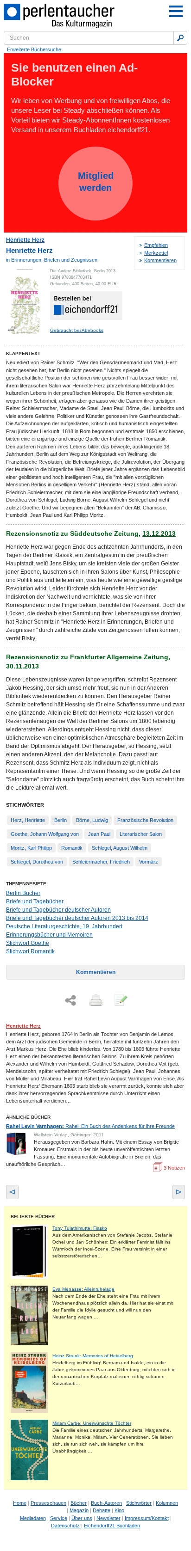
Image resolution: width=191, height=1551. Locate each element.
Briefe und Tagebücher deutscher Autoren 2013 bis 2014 (77, 918)
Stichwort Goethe (27, 943)
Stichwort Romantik (30, 951)
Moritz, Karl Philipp (31, 848)
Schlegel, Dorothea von (37, 861)
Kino (119, 1510)
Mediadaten (33, 1518)
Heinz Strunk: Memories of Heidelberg (92, 1355)
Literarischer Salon (141, 834)
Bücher (78, 1503)
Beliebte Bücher (33, 1216)
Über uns (81, 1518)
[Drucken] (95, 1001)
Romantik (72, 848)
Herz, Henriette (28, 820)
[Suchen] (180, 38)
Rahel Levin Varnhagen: (90, 1126)
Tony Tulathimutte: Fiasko (79, 1228)
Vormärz (148, 861)
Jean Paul (99, 834)
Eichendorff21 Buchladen (112, 1525)
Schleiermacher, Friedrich (101, 861)
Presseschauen (48, 1503)
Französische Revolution (145, 820)
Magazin (79, 1510)
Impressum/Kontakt (147, 1518)
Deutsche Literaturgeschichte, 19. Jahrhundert (64, 926)
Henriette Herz (25, 240)
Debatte (101, 1510)
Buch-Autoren (106, 1503)
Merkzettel (156, 253)
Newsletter (108, 1518)
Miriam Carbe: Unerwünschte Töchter (91, 1423)
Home (19, 1503)
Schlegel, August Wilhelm (119, 848)
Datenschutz (66, 1525)
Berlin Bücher (23, 893)
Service (58, 1518)
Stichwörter (139, 1503)
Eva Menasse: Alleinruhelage (83, 1289)
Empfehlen (156, 245)
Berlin (60, 820)
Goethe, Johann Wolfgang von (45, 834)
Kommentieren (160, 260)
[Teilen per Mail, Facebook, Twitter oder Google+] (70, 1000)
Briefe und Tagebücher (35, 901)
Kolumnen (167, 1503)
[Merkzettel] (120, 1001)
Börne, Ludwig (92, 820)
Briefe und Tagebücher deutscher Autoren (58, 910)
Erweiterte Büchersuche (34, 49)
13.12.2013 (159, 533)
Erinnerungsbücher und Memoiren (49, 935)
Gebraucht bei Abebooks (76, 330)
